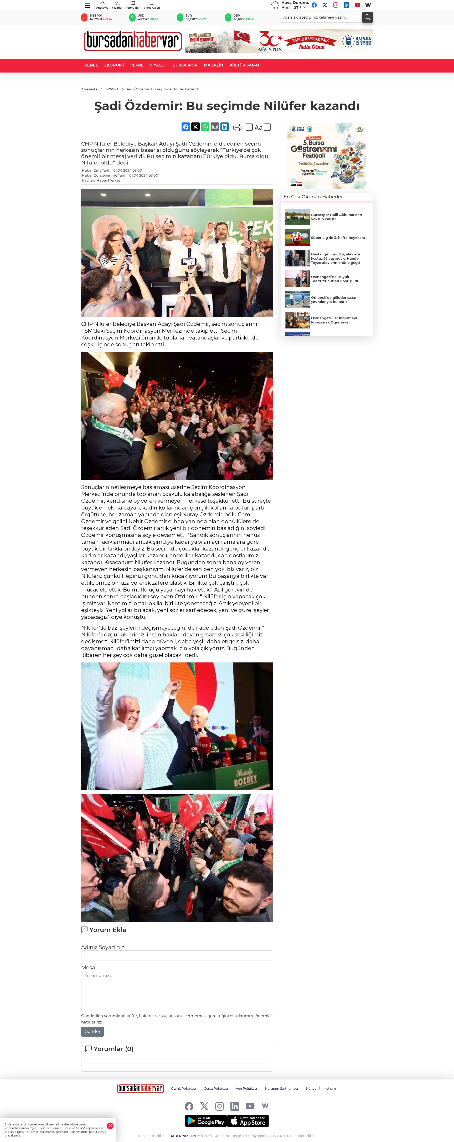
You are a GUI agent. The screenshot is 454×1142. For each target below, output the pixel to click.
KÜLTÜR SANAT (245, 65)
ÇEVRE (137, 65)
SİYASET (158, 65)
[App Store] (248, 1121)
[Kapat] (110, 1126)
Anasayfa (102, 7)
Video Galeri (152, 7)
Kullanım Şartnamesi (281, 1088)
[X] (325, 5)
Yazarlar (117, 7)
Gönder (92, 1031)
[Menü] (88, 4)
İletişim (330, 1088)
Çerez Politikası (216, 1088)
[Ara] (367, 17)
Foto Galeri (133, 7)
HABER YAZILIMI (182, 1136)
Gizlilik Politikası (183, 1088)
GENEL (91, 65)
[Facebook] (314, 5)
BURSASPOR (185, 65)
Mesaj (88, 967)
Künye (311, 1088)
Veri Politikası (246, 1088)
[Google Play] (206, 1121)
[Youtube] (357, 5)
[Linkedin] (346, 5)
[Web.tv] (368, 5)
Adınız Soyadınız (102, 947)
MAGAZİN (213, 65)
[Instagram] (336, 5)
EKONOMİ (114, 65)
